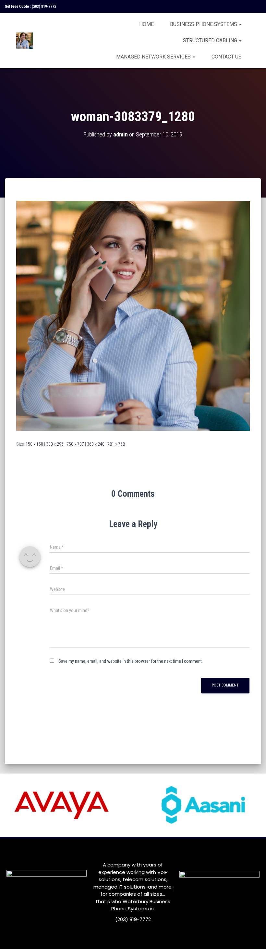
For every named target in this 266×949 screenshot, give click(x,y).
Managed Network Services (154, 57)
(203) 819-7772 (44, 6)
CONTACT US (227, 57)
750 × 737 (75, 444)
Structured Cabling (210, 40)
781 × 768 (116, 444)
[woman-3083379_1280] (133, 315)
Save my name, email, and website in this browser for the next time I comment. (130, 661)
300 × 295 (55, 444)
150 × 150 (34, 444)
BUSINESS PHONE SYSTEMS (204, 24)
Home (146, 24)
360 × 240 (95, 444)
